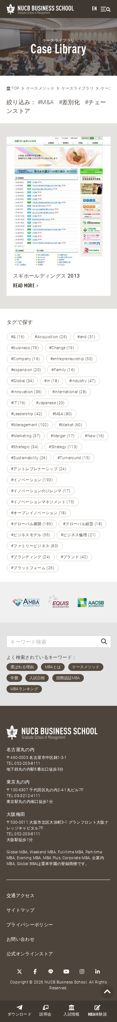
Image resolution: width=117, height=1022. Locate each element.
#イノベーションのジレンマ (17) (40, 491)
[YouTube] (66, 971)
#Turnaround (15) (74, 458)
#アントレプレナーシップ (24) (38, 469)
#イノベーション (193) (32, 480)
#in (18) (51, 381)
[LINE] (50, 971)
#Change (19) (61, 348)
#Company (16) (25, 359)
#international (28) (69, 392)
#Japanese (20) (50, 403)
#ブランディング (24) (30, 557)
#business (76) (25, 348)
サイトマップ (20, 910)
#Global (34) (22, 381)
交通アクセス (20, 895)
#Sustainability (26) (29, 458)
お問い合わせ (20, 939)
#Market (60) (70, 425)
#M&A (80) (62, 414)
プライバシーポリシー (29, 924)
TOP (14, 88)
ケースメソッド (40, 88)
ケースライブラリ (77, 88)
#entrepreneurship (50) (71, 359)
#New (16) (94, 436)
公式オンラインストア (29, 953)
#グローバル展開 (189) (32, 524)
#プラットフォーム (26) (32, 568)
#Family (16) (63, 370)
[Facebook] (35, 971)
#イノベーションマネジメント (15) (42, 502)
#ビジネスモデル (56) (30, 535)
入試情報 (71, 1014)
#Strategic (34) (24, 447)
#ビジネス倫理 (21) (78, 535)
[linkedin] (97, 971)
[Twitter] (19, 971)
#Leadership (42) (26, 414)
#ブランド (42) (74, 557)
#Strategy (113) (63, 447)
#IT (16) (18, 403)
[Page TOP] (107, 992)
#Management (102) (29, 425)
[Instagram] (82, 971)
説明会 (45, 1014)
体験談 (97, 1015)
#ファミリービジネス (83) (34, 546)
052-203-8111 (27, 763)
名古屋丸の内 (20, 749)
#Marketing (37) (25, 436)
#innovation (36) (26, 392)
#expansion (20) (26, 370)
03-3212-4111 (27, 796)
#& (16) (17, 337)
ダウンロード (19, 1014)
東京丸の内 (18, 781)
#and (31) (86, 337)
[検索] (104, 641)
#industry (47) (82, 381)
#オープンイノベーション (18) (38, 513)
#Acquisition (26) (51, 337)
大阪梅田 (15, 814)
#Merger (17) (62, 436)
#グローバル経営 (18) (82, 524)
